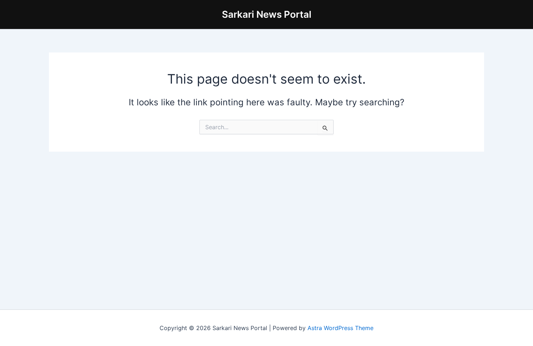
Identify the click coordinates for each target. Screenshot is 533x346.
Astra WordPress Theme (340, 328)
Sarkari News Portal (266, 14)
